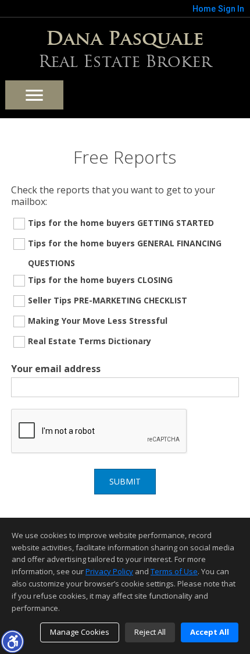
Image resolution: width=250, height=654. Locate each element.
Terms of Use (174, 571)
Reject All (150, 632)
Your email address (56, 368)
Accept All (209, 632)
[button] (12, 641)
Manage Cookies (79, 632)
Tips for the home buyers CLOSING (100, 279)
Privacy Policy (109, 571)
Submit (125, 481)
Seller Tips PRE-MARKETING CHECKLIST (107, 300)
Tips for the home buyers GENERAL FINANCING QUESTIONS (125, 253)
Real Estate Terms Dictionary (89, 341)
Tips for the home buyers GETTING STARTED (121, 222)
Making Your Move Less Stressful (97, 320)
